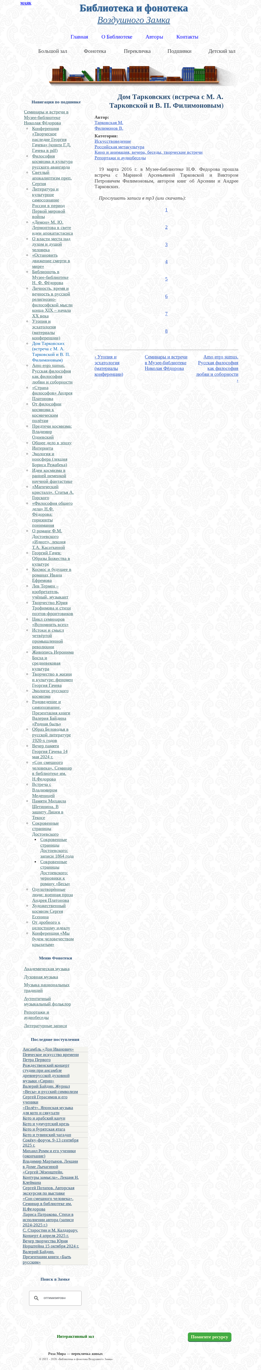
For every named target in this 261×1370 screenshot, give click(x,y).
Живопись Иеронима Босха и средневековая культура (53, 660)
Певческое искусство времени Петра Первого (51, 1057)
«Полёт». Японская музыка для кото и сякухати (48, 1110)
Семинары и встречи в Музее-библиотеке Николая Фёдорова (46, 117)
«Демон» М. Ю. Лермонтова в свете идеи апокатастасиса (52, 228)
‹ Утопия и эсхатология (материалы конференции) (109, 365)
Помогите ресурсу (209, 1336)
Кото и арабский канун (44, 1118)
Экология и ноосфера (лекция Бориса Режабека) (49, 459)
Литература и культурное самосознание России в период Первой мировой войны (48, 202)
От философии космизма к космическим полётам (46, 412)
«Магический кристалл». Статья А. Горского (53, 492)
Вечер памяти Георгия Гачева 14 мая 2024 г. (50, 751)
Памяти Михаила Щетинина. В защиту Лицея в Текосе (49, 809)
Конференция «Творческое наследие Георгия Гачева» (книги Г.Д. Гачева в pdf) (51, 139)
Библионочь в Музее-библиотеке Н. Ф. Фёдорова (50, 277)
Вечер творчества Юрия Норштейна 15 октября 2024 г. (51, 1243)
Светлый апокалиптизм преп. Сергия (52, 178)
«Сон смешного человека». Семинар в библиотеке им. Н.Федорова (52, 771)
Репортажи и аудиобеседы (36, 1015)
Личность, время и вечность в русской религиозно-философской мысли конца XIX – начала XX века (52, 302)
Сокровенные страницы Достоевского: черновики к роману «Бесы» (55, 872)
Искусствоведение (113, 141)
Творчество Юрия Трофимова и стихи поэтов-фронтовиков (52, 608)
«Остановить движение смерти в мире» (51, 261)
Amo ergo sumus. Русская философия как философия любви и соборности (52, 373)
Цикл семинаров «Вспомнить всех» (50, 622)
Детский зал (221, 51)
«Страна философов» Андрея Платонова (52, 393)
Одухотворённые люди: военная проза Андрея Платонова (52, 895)
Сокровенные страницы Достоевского (45, 829)
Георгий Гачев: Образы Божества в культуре (51, 558)
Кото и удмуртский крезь (46, 1123)
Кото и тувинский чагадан (47, 1134)
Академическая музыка (47, 968)
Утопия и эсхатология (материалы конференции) (46, 329)
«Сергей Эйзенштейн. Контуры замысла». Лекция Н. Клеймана (51, 1177)
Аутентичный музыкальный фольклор (47, 1001)
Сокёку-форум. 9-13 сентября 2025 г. (51, 1143)
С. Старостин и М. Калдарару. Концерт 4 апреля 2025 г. (50, 1233)
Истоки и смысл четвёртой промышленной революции (48, 638)
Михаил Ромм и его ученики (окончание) (49, 1153)
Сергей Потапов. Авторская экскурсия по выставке (48, 1190)
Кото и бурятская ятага (44, 1129)
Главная (79, 37)
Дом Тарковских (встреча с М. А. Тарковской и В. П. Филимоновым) (51, 352)
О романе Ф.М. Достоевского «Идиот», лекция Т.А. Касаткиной (49, 539)
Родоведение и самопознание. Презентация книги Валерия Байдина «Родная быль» (51, 712)
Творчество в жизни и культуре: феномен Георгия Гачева (52, 679)
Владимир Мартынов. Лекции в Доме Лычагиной (50, 1164)
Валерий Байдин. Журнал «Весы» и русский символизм (50, 1089)
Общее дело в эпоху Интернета (52, 445)
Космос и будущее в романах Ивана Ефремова (51, 575)
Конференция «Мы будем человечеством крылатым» (53, 939)
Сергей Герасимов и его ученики (45, 1099)
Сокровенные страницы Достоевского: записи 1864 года (57, 848)
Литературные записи (45, 1025)
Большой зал (52, 51)
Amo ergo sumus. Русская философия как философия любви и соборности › (217, 368)
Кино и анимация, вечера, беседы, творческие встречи (149, 152)
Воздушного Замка (133, 19)
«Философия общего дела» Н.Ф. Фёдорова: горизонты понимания (52, 514)
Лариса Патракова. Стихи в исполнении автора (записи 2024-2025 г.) (48, 1219)
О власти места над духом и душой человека (51, 244)
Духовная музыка (41, 976)
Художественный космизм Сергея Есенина (49, 911)
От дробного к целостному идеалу (51, 925)
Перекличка (137, 51)
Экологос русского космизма (50, 693)
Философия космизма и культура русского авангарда (52, 161)
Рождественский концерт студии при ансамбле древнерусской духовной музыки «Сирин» (46, 1073)
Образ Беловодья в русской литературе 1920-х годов (51, 735)
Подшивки (179, 51)
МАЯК (25, 3)
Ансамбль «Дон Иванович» (48, 1049)
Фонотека (95, 51)
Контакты (187, 37)
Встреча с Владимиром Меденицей (44, 790)
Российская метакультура (119, 146)
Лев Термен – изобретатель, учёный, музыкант (50, 591)
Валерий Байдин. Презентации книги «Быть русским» (47, 1257)
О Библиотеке (116, 37)
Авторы (154, 37)
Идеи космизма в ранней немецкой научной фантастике (52, 476)
